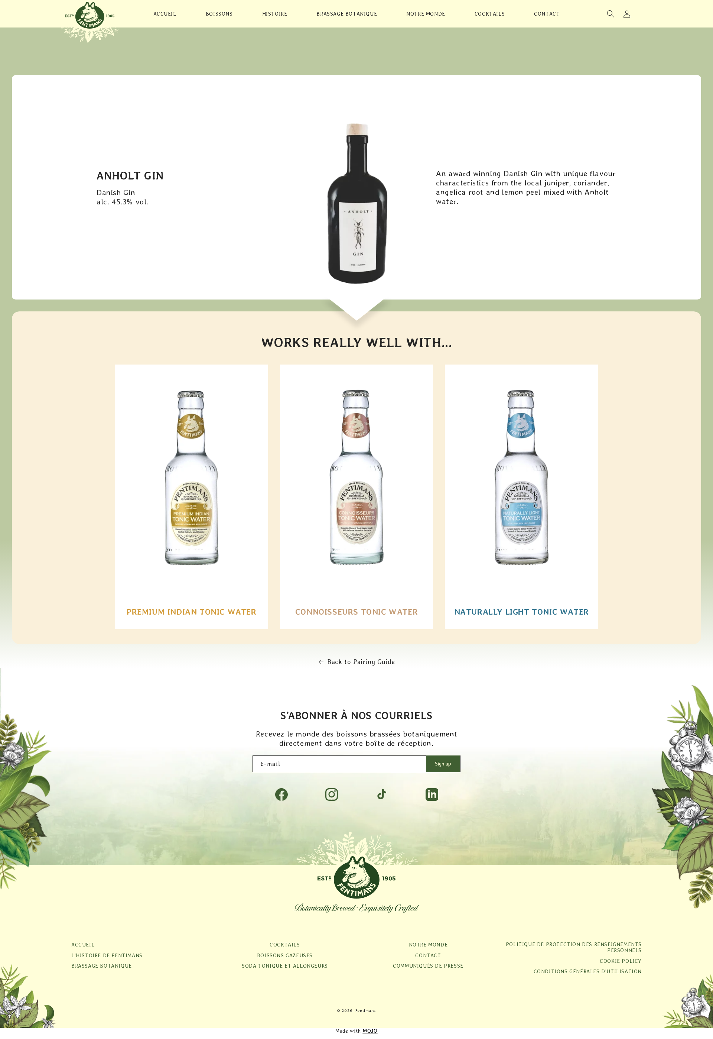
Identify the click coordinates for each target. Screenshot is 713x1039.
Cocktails (285, 945)
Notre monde (428, 945)
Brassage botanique (101, 966)
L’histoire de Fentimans (107, 955)
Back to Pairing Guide (361, 662)
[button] (610, 14)
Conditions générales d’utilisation (588, 971)
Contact (428, 955)
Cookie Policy (621, 961)
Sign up (443, 764)
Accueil (82, 945)
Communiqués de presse (428, 966)
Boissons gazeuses (285, 955)
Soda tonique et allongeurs (285, 966)
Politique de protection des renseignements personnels (574, 947)
